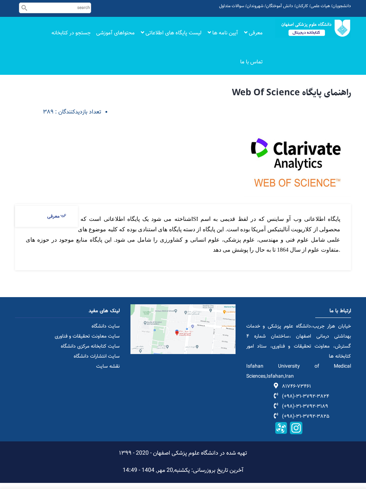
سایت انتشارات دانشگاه (97, 356)
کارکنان (302, 6)
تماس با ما (251, 62)
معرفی (255, 33)
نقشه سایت (108, 367)
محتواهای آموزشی (115, 33)
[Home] (313, 28)
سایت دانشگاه (106, 326)
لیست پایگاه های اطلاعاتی (173, 33)
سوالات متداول (231, 6)
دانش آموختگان (279, 6)
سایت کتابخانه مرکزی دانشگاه (90, 346)
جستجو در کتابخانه (71, 33)
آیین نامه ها (224, 33)
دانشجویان (341, 6)
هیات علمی (320, 6)
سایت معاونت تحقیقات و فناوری (87, 336)
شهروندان (255, 6)
